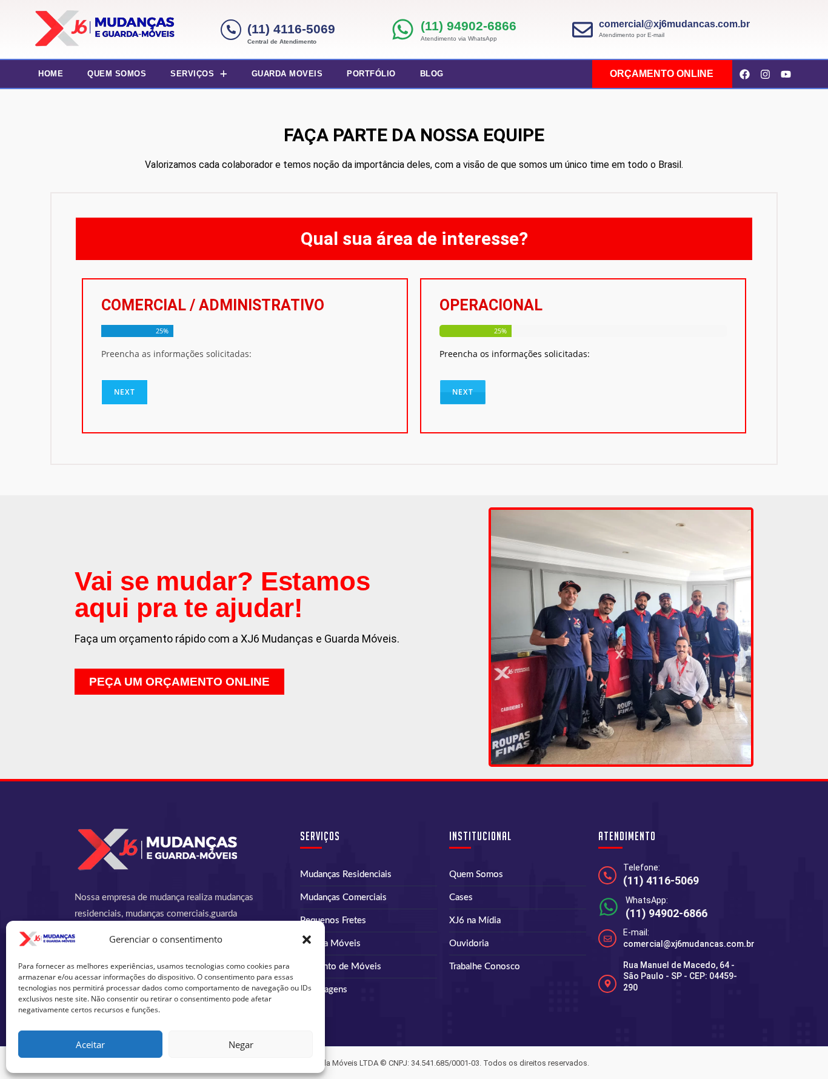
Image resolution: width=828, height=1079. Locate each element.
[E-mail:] (607, 938)
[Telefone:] (607, 875)
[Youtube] (785, 74)
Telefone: (641, 867)
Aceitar (90, 1044)
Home (50, 73)
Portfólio (371, 73)
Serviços (192, 73)
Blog (432, 73)
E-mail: (636, 932)
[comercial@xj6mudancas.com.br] (582, 29)
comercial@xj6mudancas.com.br (674, 24)
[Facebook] (744, 74)
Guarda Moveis (287, 73)
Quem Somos (116, 73)
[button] (307, 940)
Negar (241, 1044)
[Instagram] (765, 74)
